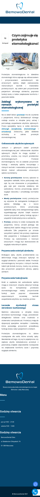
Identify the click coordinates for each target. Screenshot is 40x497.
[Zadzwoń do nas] (35, 492)
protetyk (21, 115)
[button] (20, 20)
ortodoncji (6, 131)
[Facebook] (20, 489)
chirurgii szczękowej (11, 129)
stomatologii (30, 129)
